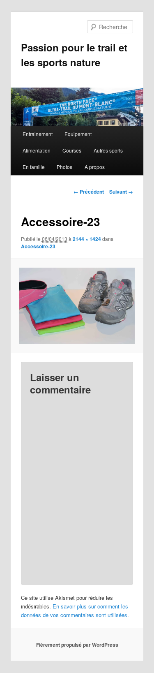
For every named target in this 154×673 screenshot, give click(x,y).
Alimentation (37, 150)
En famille (34, 166)
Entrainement (38, 133)
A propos (95, 166)
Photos (64, 166)
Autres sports (108, 150)
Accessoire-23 (38, 246)
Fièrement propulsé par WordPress (77, 644)
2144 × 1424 (87, 239)
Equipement (78, 133)
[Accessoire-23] (76, 306)
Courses (71, 150)
